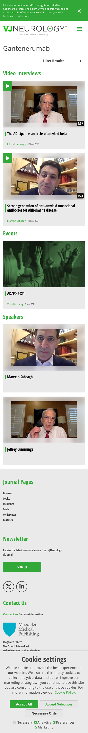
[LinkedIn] (21, 586)
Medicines (8, 504)
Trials (6, 509)
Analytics (44, 722)
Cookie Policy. (65, 692)
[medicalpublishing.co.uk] (21, 629)
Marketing (45, 727)
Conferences (9, 514)
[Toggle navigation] (79, 29)
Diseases (7, 493)
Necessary (25, 722)
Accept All (24, 704)
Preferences (65, 722)
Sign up (22, 567)
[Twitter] (8, 586)
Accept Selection (58, 704)
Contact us (10, 614)
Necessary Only (44, 713)
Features (8, 520)
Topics (6, 498)
